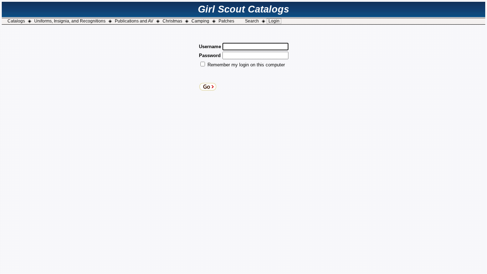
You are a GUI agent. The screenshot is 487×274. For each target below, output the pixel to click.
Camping (200, 21)
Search (252, 21)
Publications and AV (134, 21)
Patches (226, 21)
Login (274, 21)
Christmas (172, 21)
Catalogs (16, 21)
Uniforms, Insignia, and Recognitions (70, 21)
